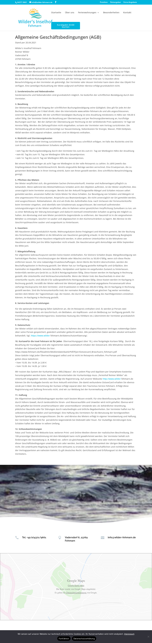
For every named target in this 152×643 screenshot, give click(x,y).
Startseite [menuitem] (56, 12)
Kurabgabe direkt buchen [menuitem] (65, 26)
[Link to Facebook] (56, 2)
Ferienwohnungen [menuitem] (87, 12)
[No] (148, 636)
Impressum (129, 634)
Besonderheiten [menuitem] (111, 12)
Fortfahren (64, 638)
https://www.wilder (40, 335)
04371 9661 (22, 2)
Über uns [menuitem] (69, 12)
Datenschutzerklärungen (76, 592)
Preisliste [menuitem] (104, 2)
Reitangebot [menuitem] (115, 2)
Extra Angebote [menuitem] (130, 2)
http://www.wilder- (112, 378)
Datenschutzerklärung (84, 638)
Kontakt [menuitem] (127, 12)
